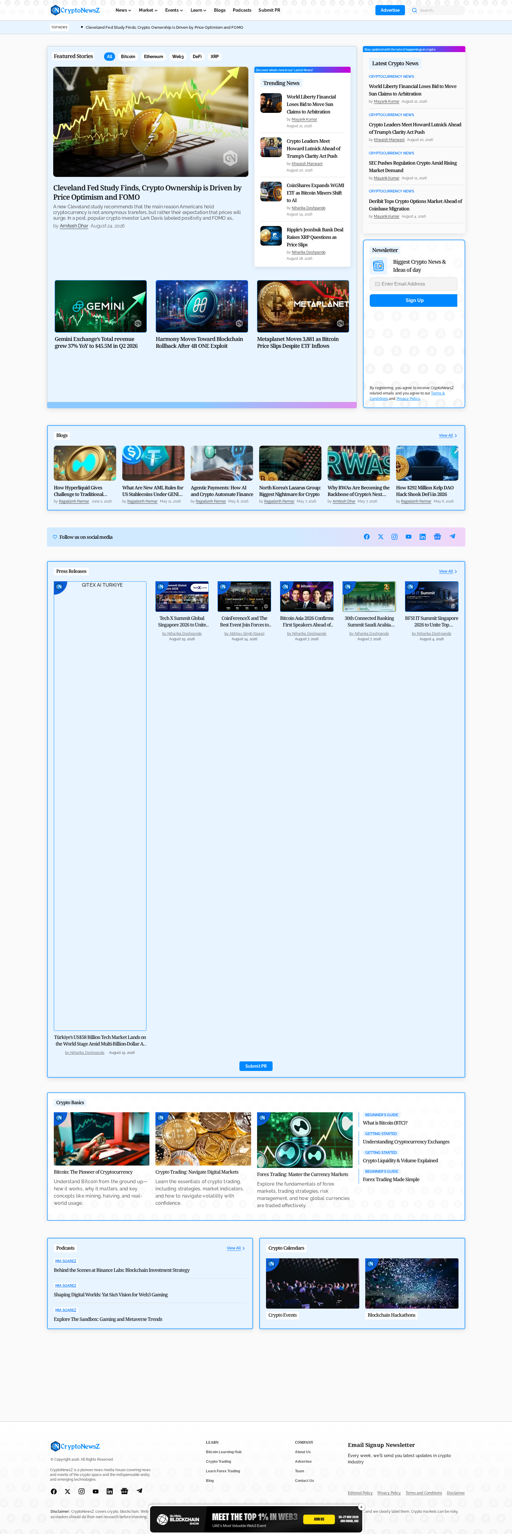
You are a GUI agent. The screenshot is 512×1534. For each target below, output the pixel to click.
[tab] (109, 56)
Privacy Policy (408, 399)
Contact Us (304, 1481)
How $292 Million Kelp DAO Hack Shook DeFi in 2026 (424, 490)
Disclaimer (456, 1493)
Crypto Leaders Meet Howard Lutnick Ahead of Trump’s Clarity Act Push (313, 148)
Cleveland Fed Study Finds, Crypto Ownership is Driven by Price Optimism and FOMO (164, 27)
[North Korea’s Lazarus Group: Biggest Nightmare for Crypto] (290, 463)
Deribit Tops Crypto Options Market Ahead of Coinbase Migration (415, 205)
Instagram (394, 536)
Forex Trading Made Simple (391, 1179)
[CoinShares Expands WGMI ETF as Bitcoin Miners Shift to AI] (271, 191)
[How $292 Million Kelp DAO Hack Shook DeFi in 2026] (427, 463)
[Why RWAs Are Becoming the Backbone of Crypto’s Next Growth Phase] (359, 463)
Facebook (366, 537)
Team (299, 1471)
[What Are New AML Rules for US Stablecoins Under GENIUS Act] (153, 463)
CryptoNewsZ (75, 10)
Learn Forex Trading (223, 1471)
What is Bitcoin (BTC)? (385, 1122)
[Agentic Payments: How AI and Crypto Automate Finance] (222, 463)
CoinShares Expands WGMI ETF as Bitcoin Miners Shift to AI (315, 193)
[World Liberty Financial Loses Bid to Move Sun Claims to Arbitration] (271, 103)
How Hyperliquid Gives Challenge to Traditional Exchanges (78, 490)
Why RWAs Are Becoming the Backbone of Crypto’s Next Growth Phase (358, 490)
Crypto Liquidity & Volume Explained (400, 1160)
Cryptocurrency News (391, 77)
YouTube (408, 536)
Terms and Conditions (424, 1493)
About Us (303, 1452)
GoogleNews (437, 536)
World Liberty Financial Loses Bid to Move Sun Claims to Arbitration (311, 104)
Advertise (390, 10)
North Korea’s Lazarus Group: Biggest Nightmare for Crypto (290, 490)
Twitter (380, 537)
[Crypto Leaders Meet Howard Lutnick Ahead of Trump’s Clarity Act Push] (271, 147)
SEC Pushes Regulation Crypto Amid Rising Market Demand (413, 167)
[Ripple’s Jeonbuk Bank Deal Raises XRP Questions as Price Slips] (271, 236)
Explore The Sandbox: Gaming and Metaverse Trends (108, 1319)
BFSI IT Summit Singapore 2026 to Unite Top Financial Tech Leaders (431, 625)
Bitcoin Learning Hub (224, 1452)
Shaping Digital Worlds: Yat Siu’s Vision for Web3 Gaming (111, 1294)
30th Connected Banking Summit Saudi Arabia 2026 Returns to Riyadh (369, 625)
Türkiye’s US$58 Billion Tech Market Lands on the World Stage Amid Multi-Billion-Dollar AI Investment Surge (100, 1044)
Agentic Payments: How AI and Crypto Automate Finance (222, 490)
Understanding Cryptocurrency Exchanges (406, 1141)
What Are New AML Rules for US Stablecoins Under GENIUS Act (153, 490)
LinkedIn (422, 536)
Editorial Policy (360, 1493)
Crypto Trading (218, 1461)
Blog (210, 1481)
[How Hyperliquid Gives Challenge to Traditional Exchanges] (85, 463)
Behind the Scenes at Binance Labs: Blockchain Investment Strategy (121, 1270)
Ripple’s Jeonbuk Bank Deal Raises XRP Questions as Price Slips (315, 237)
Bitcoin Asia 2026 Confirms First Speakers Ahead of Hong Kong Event (306, 625)
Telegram (452, 536)
